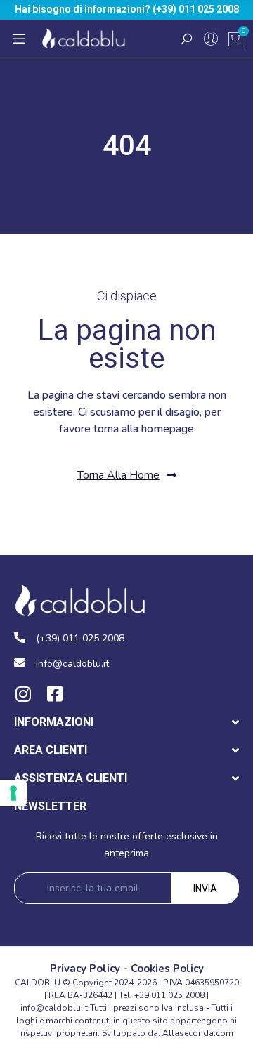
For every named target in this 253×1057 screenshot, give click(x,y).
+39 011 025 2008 (169, 995)
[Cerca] (186, 38)
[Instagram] (23, 694)
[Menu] (19, 39)
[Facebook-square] (54, 694)
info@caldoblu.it (54, 1007)
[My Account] (211, 38)
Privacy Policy (85, 969)
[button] (126, 475)
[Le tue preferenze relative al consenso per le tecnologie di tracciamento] (13, 793)
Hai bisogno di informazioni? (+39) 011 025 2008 (127, 9)
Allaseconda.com (197, 1033)
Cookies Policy (167, 969)
